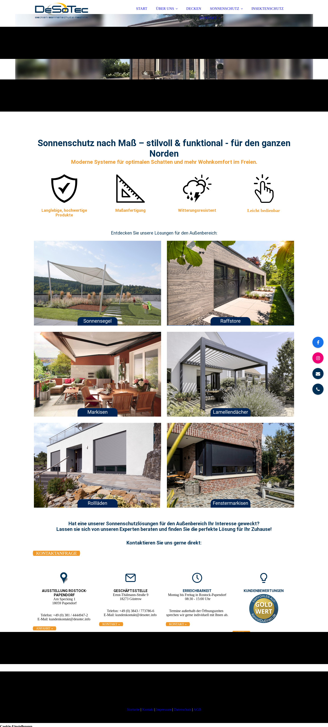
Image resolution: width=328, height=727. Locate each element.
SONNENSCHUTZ (224, 8)
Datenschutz (182, 709)
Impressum (163, 709)
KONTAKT (208, 18)
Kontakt (148, 709)
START (141, 8)
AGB (197, 709)
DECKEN (193, 8)
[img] (72, 15)
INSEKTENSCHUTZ (267, 8)
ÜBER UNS (165, 8)
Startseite (133, 709)
